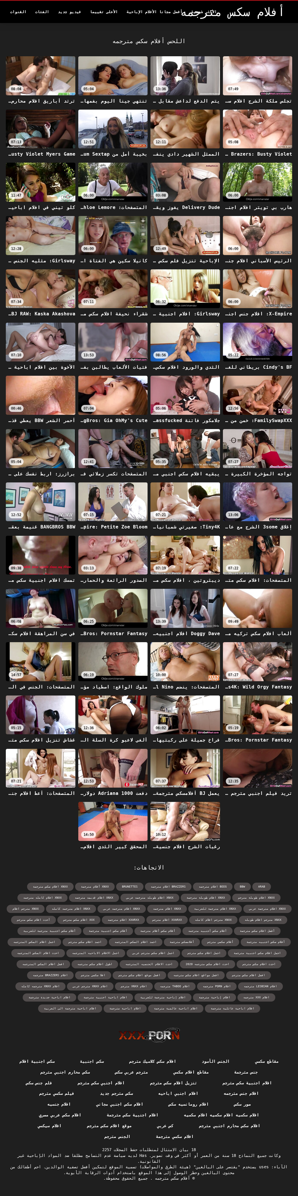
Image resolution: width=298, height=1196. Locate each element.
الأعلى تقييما (104, 12)
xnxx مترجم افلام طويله (263, 919)
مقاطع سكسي (267, 1061)
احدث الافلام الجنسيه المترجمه (149, 964)
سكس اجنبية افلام (37, 1061)
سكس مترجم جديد (116, 1093)
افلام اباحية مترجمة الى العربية (70, 1008)
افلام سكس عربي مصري (60, 1115)
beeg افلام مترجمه (213, 886)
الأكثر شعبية (204, 12)
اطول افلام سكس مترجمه (94, 964)
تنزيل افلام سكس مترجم (173, 1083)
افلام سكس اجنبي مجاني (119, 1104)
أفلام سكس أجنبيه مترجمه (207, 930)
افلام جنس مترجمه (241, 1093)
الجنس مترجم (117, 1136)
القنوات (18, 12)
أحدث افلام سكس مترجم (33, 919)
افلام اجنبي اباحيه (178, 1093)
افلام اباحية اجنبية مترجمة (105, 997)
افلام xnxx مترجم (134, 986)
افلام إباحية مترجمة (214, 997)
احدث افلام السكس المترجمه (38, 953)
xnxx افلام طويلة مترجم (256, 897)
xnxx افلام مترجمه (167, 908)
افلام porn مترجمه (217, 986)
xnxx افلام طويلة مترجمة (206, 897)
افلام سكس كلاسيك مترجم (152, 1061)
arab (261, 886)
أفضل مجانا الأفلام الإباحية (154, 12)
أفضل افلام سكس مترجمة (257, 930)
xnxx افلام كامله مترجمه (42, 897)
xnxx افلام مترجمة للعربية (215, 908)
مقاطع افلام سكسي (191, 1072)
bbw (242, 886)
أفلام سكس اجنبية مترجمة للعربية (49, 930)
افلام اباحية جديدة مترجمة (49, 997)
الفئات (42, 12)
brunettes (130, 886)
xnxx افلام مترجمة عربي (267, 908)
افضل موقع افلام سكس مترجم (139, 975)
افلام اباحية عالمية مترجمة (176, 1008)
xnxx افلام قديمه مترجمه (94, 897)
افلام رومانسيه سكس (189, 1104)
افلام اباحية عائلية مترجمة (232, 1008)
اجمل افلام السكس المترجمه (34, 942)
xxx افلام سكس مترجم (79, 919)
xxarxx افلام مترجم (167, 919)
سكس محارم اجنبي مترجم (65, 1072)
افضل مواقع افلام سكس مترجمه (196, 975)
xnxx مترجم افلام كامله (213, 919)
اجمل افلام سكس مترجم (204, 953)
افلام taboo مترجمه (175, 986)
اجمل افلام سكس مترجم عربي (153, 953)
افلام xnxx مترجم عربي (90, 986)
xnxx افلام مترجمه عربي (121, 908)
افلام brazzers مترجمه (50, 975)
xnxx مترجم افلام (26, 908)
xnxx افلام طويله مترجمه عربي (149, 897)
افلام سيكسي (49, 1125)
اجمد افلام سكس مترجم (85, 942)
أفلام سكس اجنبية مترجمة (108, 930)
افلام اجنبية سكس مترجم (247, 1083)
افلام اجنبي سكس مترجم (101, 1083)
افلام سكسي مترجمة (175, 1136)
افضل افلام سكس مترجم (248, 975)
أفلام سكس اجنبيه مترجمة (265, 942)
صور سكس (242, 1104)
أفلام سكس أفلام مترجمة (157, 930)
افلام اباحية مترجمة (125, 1008)
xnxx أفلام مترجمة (95, 886)
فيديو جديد (69, 12)
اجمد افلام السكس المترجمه (136, 942)
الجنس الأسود (216, 1061)
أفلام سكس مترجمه (171, 1178)
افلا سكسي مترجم (93, 975)
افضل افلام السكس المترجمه (43, 964)
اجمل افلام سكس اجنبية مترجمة (257, 953)
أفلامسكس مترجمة (182, 942)
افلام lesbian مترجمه (260, 986)
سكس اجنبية (91, 1061)
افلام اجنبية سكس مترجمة (132, 1115)
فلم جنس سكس (39, 1083)
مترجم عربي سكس (131, 1072)
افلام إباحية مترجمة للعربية (163, 997)
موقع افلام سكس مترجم (109, 1125)
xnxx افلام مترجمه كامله (71, 908)
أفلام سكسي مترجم (220, 942)
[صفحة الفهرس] (149, 1035)
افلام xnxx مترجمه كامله (40, 986)
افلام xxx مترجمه (256, 997)
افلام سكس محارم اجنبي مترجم (229, 1125)
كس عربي (165, 1125)
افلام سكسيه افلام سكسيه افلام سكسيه (221, 1115)
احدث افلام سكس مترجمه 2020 (207, 964)
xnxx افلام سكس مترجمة (50, 886)
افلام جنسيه (59, 1104)
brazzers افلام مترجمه (168, 886)
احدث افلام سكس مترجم (259, 964)
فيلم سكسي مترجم (56, 1093)
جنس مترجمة (246, 1072)
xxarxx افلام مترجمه (123, 919)
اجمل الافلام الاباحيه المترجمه (95, 953)
